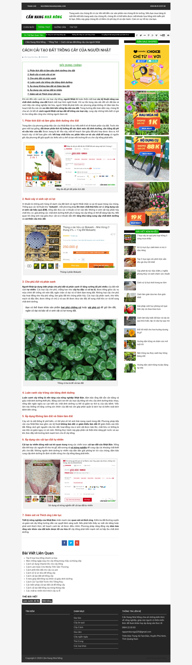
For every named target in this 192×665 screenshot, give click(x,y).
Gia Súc (77, 618)
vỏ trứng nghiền (79, 447)
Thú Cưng (78, 641)
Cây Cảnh (78, 627)
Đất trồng (47, 601)
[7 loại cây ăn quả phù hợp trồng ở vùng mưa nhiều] (130, 239)
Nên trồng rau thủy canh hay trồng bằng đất (152, 354)
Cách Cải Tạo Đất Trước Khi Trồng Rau (44, 582)
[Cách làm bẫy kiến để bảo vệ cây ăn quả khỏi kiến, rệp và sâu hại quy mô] (130, 321)
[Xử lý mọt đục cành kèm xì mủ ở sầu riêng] (130, 251)
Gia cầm (78, 632)
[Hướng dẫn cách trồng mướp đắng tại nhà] (130, 368)
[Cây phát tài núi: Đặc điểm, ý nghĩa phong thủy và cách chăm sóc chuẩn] (130, 274)
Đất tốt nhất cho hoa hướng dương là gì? (152, 331)
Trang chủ (31, 6)
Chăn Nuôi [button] (28, 27)
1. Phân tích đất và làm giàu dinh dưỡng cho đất (51, 70)
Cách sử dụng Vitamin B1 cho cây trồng (44, 564)
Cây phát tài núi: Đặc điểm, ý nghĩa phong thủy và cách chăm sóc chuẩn (153, 272)
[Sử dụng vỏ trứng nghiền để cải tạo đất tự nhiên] (70, 481)
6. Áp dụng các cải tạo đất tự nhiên (45, 90)
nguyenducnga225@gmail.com (53, 6)
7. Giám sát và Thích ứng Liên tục (44, 94)
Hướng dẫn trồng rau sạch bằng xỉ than (58, 34)
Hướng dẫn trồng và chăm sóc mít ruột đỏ (152, 343)
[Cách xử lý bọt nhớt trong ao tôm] (130, 286)
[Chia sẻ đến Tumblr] (77, 543)
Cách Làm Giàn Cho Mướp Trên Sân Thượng (47, 567)
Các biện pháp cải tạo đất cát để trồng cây (45, 585)
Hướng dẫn (60, 27)
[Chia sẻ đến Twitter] (71, 543)
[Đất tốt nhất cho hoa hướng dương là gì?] (130, 333)
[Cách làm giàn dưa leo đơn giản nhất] (130, 298)
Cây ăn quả (79, 623)
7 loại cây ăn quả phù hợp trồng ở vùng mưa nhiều (152, 237)
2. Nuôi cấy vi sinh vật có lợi (41, 74)
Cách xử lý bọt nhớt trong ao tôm (152, 282)
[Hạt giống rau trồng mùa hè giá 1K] (147, 112)
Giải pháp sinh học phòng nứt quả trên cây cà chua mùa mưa (152, 307)
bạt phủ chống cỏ (71, 307)
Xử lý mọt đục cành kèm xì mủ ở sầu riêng (151, 249)
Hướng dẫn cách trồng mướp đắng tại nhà (152, 366)
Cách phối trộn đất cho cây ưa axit (42, 570)
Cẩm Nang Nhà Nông (35, 42)
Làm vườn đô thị (31, 601)
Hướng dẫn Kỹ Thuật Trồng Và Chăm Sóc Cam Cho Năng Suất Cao (130, 34)
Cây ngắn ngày (81, 637)
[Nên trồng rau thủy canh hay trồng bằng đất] (130, 357)
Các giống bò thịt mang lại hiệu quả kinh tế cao (90, 34)
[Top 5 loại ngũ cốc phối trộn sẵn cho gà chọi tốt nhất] (130, 263)
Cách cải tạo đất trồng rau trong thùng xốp (45, 588)
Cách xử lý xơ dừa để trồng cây (40, 573)
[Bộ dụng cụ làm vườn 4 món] (147, 158)
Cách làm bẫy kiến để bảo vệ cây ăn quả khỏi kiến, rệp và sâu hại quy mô (153, 319)
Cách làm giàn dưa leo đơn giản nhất (151, 296)
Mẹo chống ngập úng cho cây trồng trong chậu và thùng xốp (53, 561)
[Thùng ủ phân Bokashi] (70, 247)
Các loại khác (80, 646)
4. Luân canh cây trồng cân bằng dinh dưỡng (50, 82)
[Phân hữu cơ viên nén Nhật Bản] (147, 204)
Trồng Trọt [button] (44, 27)
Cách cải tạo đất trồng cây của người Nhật (80, 42)
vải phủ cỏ (94, 307)
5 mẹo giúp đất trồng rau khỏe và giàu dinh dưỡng (49, 579)
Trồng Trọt (53, 42)
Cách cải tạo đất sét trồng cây (39, 576)
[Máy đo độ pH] (70, 165)
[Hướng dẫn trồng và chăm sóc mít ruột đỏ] (130, 345)
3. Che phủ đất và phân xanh (42, 78)
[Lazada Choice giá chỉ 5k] (147, 67)
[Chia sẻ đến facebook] (64, 543)
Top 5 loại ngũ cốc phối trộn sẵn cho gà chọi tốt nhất (151, 260)
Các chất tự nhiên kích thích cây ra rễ (43, 591)
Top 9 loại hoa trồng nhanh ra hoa (41, 558)
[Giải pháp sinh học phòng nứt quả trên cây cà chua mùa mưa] (130, 310)
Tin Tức (73, 27)
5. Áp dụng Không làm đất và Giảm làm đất (49, 86)
